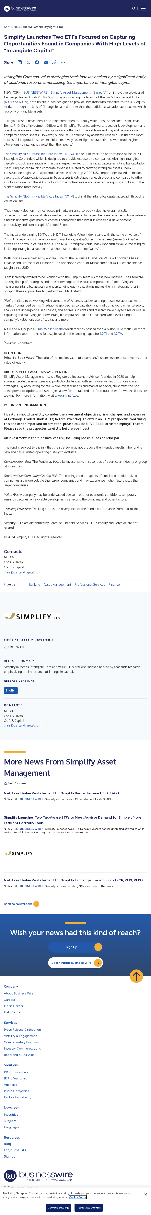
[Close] (146, 1194)
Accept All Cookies (89, 1207)
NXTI (8, 102)
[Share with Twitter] (28, 62)
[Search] (134, 8)
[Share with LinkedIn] (20, 62)
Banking (34, 584)
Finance (114, 584)
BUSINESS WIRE (35, 92)
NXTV (23, 102)
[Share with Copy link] (54, 62)
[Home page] (20, 9)
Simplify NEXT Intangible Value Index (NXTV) (42, 196)
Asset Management (57, 584)
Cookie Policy (77, 1197)
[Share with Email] (45, 62)
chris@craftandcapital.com (22, 572)
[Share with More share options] (63, 62)
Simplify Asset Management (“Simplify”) (79, 92)
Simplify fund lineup (49, 329)
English (11, 690)
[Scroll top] (136, 976)
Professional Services (90, 584)
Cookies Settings (58, 1207)
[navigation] (143, 9)
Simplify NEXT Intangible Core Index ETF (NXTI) (44, 154)
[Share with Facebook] (37, 62)
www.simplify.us (66, 395)
